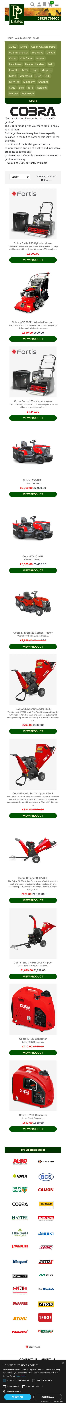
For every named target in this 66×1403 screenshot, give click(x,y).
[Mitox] (46, 1260)
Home (10, 38)
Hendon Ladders (34, 64)
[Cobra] (20, 1204)
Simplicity (29, 81)
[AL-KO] (20, 1161)
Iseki (50, 64)
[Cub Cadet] (46, 1204)
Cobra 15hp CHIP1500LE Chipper (33, 962)
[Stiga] (46, 1303)
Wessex (13, 93)
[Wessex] (46, 1331)
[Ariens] (46, 1161)
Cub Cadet (26, 58)
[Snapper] (20, 1303)
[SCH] (20, 1289)
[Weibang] (20, 1331)
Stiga (12, 87)
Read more (21, 1376)
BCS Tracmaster (18, 52)
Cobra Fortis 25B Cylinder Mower (33, 243)
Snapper (43, 81)
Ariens (23, 46)
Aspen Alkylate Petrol (43, 46)
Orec (38, 75)
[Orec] (46, 1275)
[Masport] (20, 1260)
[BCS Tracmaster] (46, 1175)
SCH (47, 75)
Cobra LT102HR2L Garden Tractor (33, 632)
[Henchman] (46, 1218)
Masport (46, 70)
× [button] (62, 1363)
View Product (33, 260)
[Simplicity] (46, 1289)
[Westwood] (33, 1345)
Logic (34, 70)
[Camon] (46, 1190)
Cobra (12, 58)
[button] (33, 1391)
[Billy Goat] (20, 1190)
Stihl (21, 87)
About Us (48, 1359)
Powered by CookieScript (52, 1401)
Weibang (42, 87)
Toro (30, 87)
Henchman (15, 64)
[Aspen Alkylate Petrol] (20, 1175)
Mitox (12, 75)
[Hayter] (20, 1218)
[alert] (33, 1381)
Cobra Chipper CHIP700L (33, 878)
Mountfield (25, 75)
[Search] (31, 4)
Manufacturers (23, 38)
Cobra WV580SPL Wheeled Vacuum (33, 322)
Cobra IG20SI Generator (33, 1115)
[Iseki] (46, 1232)
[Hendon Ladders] (20, 1232)
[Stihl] (20, 1317)
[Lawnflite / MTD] (20, 1246)
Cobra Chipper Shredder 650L (33, 708)
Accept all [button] (17, 1397)
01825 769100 (48, 18)
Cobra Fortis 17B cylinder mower (33, 401)
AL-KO (12, 46)
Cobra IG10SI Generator (33, 1038)
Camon (51, 52)
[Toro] (45, 1317)
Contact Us (28, 1359)
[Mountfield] (20, 1275)
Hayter (40, 58)
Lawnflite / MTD (18, 70)
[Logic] (46, 1246)
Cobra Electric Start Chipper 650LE (33, 793)
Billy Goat (37, 52)
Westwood (28, 93)
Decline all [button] (47, 1397)
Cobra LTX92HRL (33, 480)
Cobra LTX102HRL (33, 556)
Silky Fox (14, 81)
